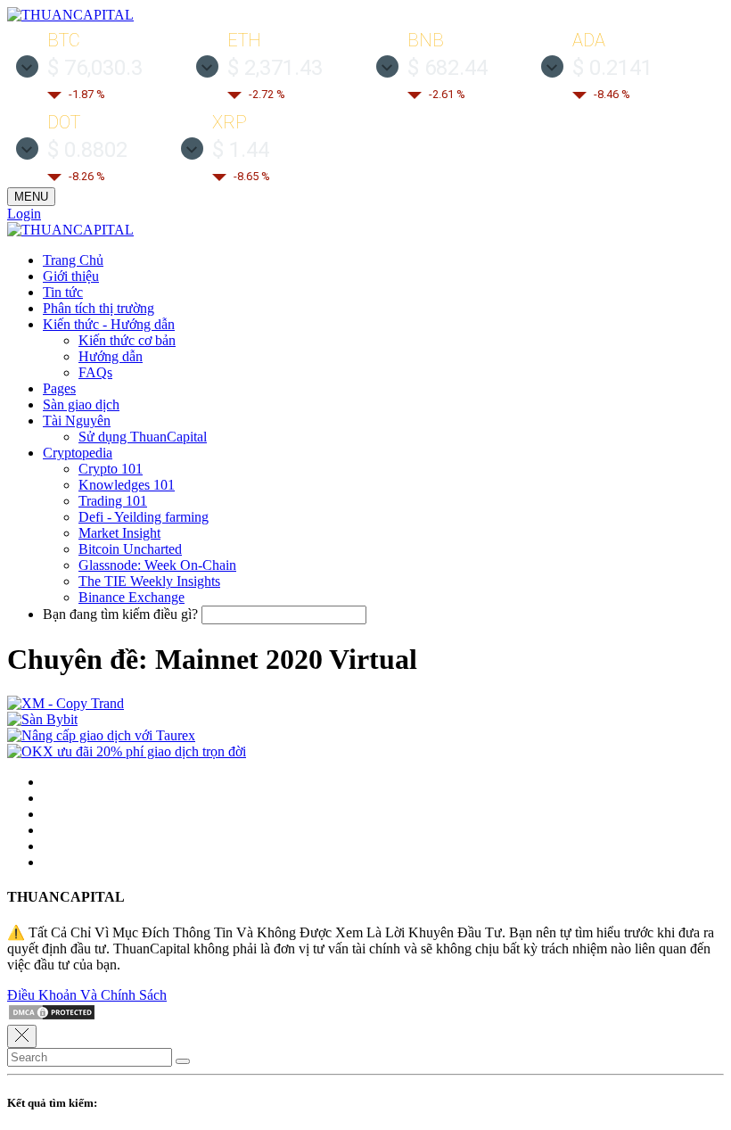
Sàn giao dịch (81, 404)
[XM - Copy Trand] (65, 703)
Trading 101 (112, 500)
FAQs (95, 372)
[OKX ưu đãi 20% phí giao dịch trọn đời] (126, 751)
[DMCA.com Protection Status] (51, 1016)
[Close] (22, 1036)
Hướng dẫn (110, 356)
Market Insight (119, 532)
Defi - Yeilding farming (143, 516)
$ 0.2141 (612, 67)
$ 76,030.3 (95, 67)
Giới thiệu (71, 276)
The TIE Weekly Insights (149, 581)
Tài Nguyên (77, 420)
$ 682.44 (447, 67)
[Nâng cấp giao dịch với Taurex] (101, 735)
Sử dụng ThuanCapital (142, 436)
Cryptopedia (77, 452)
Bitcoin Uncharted (130, 549)
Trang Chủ (73, 260)
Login (24, 213)
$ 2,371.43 (275, 67)
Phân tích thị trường (98, 308)
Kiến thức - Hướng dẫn (109, 324)
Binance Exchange (131, 597)
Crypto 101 (110, 468)
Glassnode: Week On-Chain (157, 565)
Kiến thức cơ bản (127, 340)
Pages (59, 388)
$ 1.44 (240, 149)
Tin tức (63, 292)
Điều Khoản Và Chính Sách (87, 994)
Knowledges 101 (126, 484)
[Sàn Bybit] (42, 719)
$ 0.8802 (87, 149)
